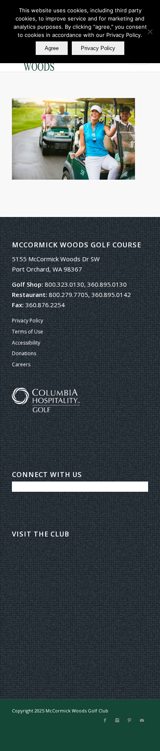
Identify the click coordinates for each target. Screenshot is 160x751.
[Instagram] (117, 720)
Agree (52, 48)
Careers (21, 364)
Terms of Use (27, 331)
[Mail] (142, 720)
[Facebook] (105, 720)
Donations (24, 353)
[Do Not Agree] (150, 31)
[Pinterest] (129, 720)
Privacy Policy (27, 320)
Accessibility (26, 342)
